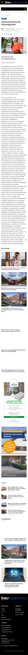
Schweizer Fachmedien (10, 28)
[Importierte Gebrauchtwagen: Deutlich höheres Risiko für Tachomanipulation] (14, 341)
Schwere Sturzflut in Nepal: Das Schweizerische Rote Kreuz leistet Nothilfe (16, 497)
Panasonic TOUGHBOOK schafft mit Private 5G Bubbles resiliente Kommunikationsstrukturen (14, 585)
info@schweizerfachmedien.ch (11, 645)
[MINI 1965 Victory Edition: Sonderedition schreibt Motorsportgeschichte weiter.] (14, 279)
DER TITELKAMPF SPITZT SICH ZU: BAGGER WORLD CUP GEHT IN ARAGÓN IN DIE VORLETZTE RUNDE (16, 488)
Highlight (4, 18)
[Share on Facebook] (2, 34)
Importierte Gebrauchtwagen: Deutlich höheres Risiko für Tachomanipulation (13, 350)
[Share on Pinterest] (7, 34)
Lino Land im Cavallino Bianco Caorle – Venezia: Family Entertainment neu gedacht (13, 268)
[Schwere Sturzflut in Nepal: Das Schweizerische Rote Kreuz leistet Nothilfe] (4, 497)
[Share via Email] (11, 34)
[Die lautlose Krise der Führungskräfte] (14, 45)
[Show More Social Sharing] (14, 34)
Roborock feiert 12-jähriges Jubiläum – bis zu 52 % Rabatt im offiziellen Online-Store (15, 539)
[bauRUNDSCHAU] (14, 2)
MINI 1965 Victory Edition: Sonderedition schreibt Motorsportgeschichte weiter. (13, 288)
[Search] (26, 2)
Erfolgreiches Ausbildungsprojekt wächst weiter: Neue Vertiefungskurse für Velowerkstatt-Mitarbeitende (16, 512)
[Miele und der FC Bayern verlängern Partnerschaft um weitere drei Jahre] (14, 321)
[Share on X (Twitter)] (5, 34)
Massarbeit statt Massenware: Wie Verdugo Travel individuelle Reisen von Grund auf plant (13, 370)
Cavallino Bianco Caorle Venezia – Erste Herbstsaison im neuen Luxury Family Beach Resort (12, 310)
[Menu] (2, 2)
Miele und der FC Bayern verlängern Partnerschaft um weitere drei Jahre (10, 330)
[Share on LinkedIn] (9, 34)
